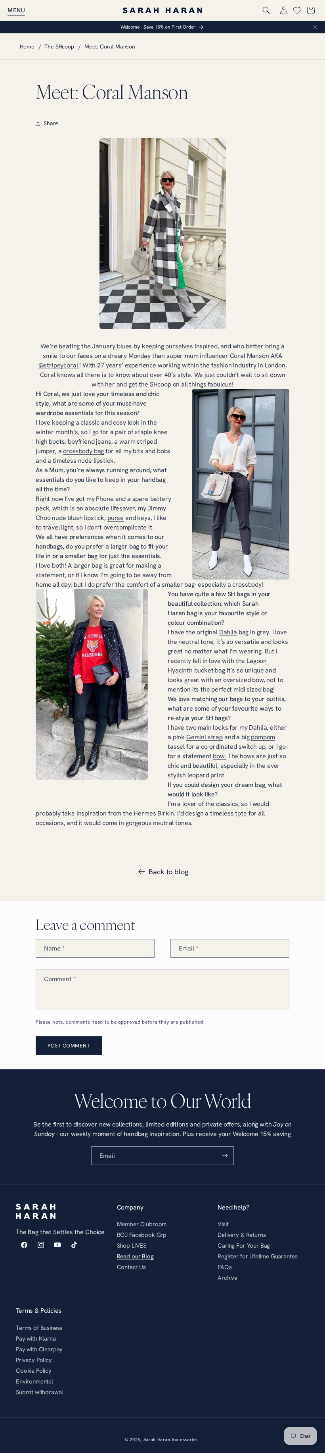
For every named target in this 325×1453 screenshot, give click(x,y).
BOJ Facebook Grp (141, 1235)
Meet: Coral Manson (109, 46)
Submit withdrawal (39, 1392)
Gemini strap (204, 737)
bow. (219, 756)
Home (27, 46)
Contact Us (131, 1267)
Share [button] (51, 123)
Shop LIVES (131, 1245)
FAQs (224, 1267)
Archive (227, 1277)
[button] (16, 10)
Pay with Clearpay (39, 1349)
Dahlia (228, 632)
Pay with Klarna (36, 1338)
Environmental (34, 1381)
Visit (223, 1225)
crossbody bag (83, 451)
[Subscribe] (224, 1155)
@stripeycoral (59, 365)
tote (241, 813)
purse (115, 518)
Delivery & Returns (242, 1235)
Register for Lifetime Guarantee (258, 1256)
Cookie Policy (34, 1370)
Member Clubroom (142, 1225)
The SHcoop (59, 46)
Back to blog (168, 871)
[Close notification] (315, 27)
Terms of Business (39, 1328)
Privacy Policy (34, 1360)
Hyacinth (180, 670)
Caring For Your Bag (244, 1245)
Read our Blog (135, 1256)
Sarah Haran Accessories (170, 1439)
